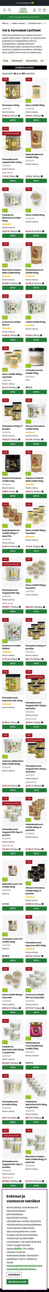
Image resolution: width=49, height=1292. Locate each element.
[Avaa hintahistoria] (19, 115)
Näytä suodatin (25, 67)
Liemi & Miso (31, 60)
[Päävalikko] (4, 10)
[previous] (4, 61)
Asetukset (14, 1274)
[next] (45, 61)
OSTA (12, 392)
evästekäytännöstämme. (22, 1269)
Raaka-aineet (18, 23)
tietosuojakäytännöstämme (23, 1265)
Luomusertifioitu (24, 3)
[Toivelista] (39, 10)
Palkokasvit (17, 60)
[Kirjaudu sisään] (34, 10)
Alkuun (5, 23)
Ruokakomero (35, 23)
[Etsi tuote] (9, 10)
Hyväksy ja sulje (17, 1281)
